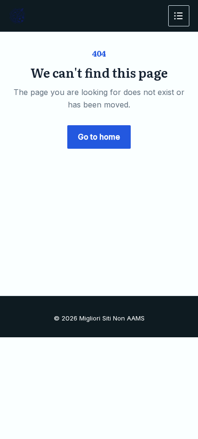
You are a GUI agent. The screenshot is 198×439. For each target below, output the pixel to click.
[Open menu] (178, 15)
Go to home (99, 137)
